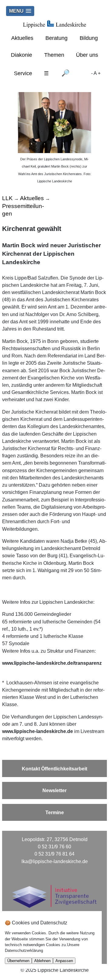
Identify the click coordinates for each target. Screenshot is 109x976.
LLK (7, 198)
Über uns (87, 55)
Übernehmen (18, 960)
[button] (20, 11)
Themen (54, 55)
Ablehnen (42, 960)
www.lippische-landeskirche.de (37, 731)
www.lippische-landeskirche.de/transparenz (52, 663)
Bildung (89, 38)
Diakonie (21, 55)
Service (23, 73)
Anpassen (64, 960)
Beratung (56, 38)
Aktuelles (22, 38)
